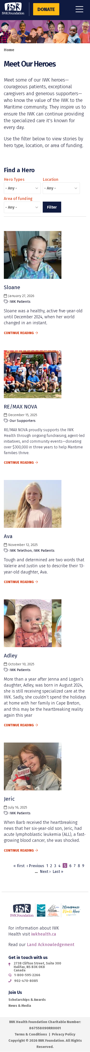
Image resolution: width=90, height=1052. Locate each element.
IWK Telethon (21, 550)
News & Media (19, 1006)
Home (9, 50)
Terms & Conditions (31, 1034)
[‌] (81, 10)
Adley (10, 655)
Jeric (9, 799)
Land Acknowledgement (50, 944)
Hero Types (14, 179)
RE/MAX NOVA (20, 406)
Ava (8, 536)
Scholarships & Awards (27, 1000)
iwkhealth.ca (43, 934)
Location (50, 179)
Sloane (12, 287)
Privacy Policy (63, 1034)
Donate (46, 9)
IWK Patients (20, 301)
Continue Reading (19, 333)
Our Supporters (23, 421)
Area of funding (18, 198)
